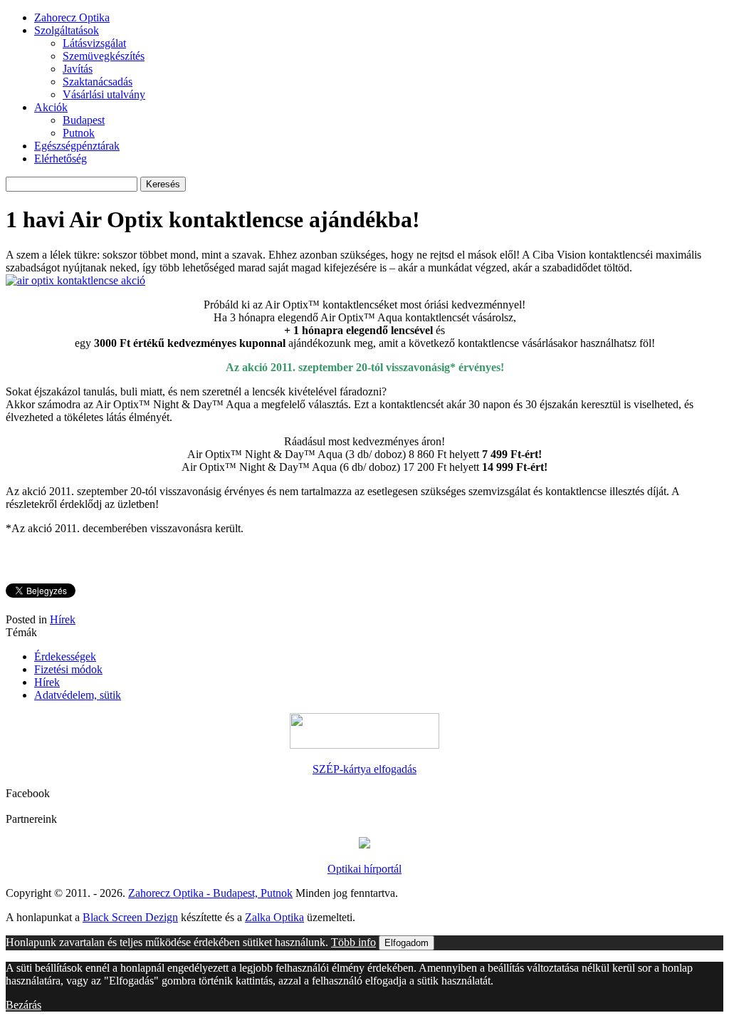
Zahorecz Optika (72, 17)
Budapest (84, 120)
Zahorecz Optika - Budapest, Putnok (210, 893)
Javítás (78, 69)
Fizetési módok (68, 669)
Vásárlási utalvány (104, 94)
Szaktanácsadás (97, 82)
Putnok (79, 133)
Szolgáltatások (66, 30)
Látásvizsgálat (94, 43)
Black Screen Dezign (130, 917)
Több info (353, 942)
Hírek (62, 619)
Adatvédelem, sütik (77, 695)
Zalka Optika (274, 917)
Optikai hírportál (364, 869)
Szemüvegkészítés (104, 56)
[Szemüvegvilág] (364, 844)
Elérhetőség (60, 158)
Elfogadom (406, 943)
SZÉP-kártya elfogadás (364, 769)
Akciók (51, 107)
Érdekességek (65, 656)
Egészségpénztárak (77, 146)
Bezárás (23, 1005)
